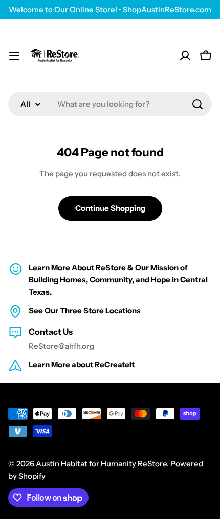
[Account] (185, 56)
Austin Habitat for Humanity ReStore (101, 463)
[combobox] (110, 104)
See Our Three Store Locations (85, 310)
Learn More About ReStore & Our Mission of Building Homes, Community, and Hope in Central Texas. (118, 280)
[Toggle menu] (14, 56)
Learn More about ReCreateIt (82, 364)
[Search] (197, 104)
